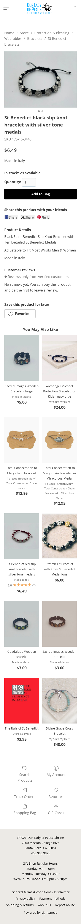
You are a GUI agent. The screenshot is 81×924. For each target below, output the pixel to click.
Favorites (56, 796)
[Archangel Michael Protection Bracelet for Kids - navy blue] (59, 358)
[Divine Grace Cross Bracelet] (59, 700)
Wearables (13, 38)
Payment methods (52, 898)
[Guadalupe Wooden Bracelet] (21, 624)
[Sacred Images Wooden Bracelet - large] (21, 358)
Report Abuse (65, 905)
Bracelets (34, 38)
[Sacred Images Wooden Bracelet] (59, 624)
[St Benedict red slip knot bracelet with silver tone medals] (21, 536)
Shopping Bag (25, 812)
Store (24, 33)
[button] (40, 8)
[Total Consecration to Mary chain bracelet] (21, 440)
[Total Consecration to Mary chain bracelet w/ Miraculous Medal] (59, 440)
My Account (56, 774)
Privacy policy (25, 898)
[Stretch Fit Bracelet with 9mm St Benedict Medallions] (59, 536)
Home (9, 33)
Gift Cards (56, 812)
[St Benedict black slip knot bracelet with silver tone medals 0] (40, 79)
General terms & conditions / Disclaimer (41, 892)
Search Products (24, 777)
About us (44, 905)
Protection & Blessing (51, 33)
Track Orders (24, 796)
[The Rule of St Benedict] (21, 700)
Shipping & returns (20, 905)
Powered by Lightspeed (40, 912)
